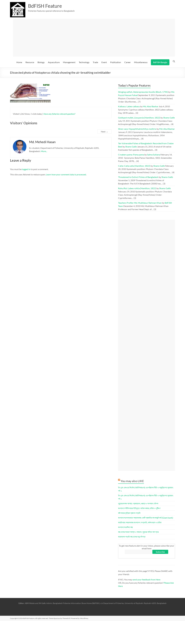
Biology (41, 62)
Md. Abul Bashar (150, 106)
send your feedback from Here (146, 579)
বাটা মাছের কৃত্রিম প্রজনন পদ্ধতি (129, 513)
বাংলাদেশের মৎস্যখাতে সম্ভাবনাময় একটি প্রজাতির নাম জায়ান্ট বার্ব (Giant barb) (145, 517)
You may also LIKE (132, 481)
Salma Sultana (153, 154)
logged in (26, 169)
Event (104, 62)
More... (44, 151)
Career (127, 62)
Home (19, 62)
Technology (84, 62)
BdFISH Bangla (160, 62)
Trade (95, 62)
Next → (104, 131)
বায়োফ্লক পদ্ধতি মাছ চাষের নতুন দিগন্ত (131, 536)
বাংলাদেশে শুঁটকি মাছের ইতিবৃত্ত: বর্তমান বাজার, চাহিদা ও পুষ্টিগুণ (139, 508)
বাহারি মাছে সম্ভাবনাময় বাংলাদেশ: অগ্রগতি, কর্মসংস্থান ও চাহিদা (139, 522)
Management (69, 62)
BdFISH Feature (45, 6)
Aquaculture (54, 62)
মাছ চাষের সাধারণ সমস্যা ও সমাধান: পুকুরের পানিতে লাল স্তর (138, 532)
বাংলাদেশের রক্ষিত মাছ (125, 527)
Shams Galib (169, 117)
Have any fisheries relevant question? (59, 114)
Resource (29, 62)
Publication (115, 62)
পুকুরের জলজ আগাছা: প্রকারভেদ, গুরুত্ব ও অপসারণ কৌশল (138, 503)
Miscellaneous (140, 62)
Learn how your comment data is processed (66, 174)
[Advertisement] (94, 38)
